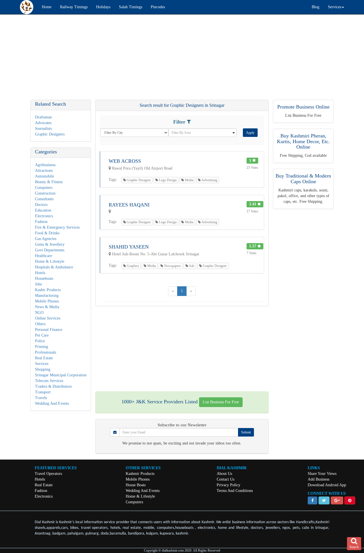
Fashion (41, 222)
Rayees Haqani (129, 205)
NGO (39, 312)
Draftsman (43, 117)
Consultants (44, 199)
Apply (250, 133)
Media (188, 180)
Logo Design (167, 180)
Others (40, 324)
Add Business (318, 479)
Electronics (44, 216)
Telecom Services (49, 381)
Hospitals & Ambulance (54, 267)
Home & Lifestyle (49, 261)
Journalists (43, 128)
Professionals (45, 352)
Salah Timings (130, 7)
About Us (224, 473)
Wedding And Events (52, 403)
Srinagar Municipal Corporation (60, 375)
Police (40, 341)
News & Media (47, 307)
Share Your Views (322, 473)
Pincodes (158, 7)
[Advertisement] (170, 60)
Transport (43, 392)
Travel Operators (48, 473)
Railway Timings (74, 7)
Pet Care (42, 335)
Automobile (44, 176)
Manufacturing (47, 295)
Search (354, 547)
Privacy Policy (228, 485)
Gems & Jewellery (50, 244)
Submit (246, 432)
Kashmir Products (140, 473)
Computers (43, 187)
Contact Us (225, 479)
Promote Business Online (303, 107)
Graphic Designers (50, 134)
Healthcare (43, 256)
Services (41, 364)
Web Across (125, 161)
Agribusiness (45, 165)
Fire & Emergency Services (57, 227)
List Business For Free (221, 402)
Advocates (43, 123)
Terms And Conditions (235, 491)
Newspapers (172, 266)
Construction (45, 193)
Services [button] (334, 7)
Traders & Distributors (53, 386)
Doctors (41, 205)
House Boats (136, 485)
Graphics (132, 266)
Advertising (209, 180)
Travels (41, 398)
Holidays (103, 7)
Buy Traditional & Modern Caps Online (303, 178)
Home (46, 7)
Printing (41, 347)
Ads (191, 266)
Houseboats (44, 278)
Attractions (44, 170)
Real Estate (44, 358)
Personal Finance (48, 329)
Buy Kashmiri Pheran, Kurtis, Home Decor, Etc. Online (303, 141)
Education (43, 210)
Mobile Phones (47, 301)
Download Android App (327, 485)
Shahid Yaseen (129, 247)
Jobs (38, 284)
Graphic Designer (138, 180)
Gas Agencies (45, 239)
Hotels (40, 273)
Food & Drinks (47, 233)
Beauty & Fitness (49, 182)
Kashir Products (48, 290)
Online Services (47, 318)
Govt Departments (49, 250)
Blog (315, 7)
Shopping (42, 369)
